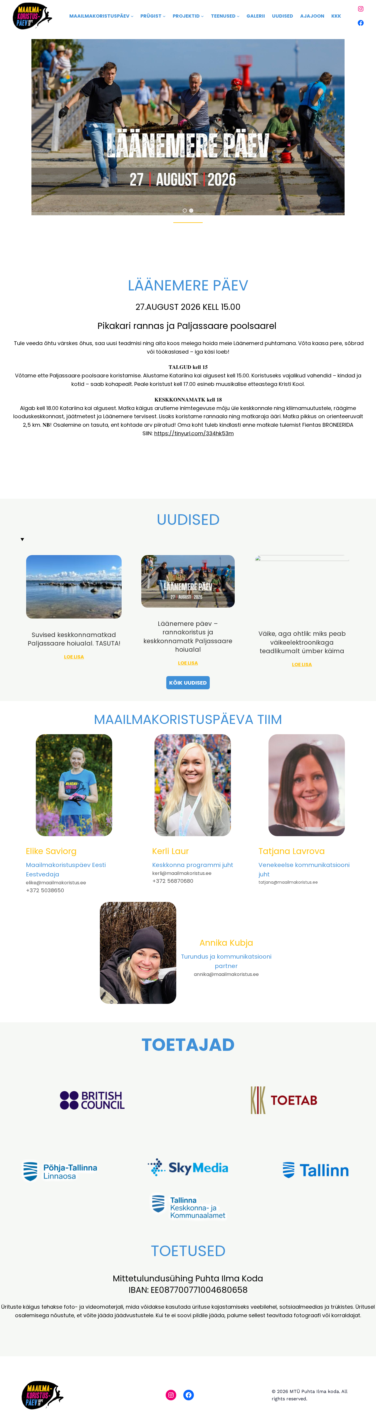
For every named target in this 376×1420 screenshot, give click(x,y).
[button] (185, 211)
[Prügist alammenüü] (164, 16)
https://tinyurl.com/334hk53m (194, 433)
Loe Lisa (74, 656)
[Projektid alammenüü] (202, 16)
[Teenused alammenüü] (238, 16)
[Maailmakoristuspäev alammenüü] (132, 16)
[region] (188, 127)
